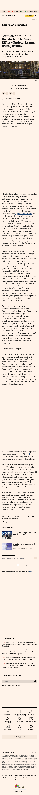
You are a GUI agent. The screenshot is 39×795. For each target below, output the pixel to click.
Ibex (31, 454)
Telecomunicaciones (13, 30)
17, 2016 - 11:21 (22, 88)
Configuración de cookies (29, 775)
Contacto (4, 775)
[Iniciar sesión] (35, 16)
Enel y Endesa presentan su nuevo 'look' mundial (24, 533)
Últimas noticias (8, 638)
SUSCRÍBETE (29, 15)
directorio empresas (31, 721)
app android (31, 729)
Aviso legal (10, 775)
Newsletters (32, 777)
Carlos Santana (19, 85)
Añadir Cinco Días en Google (12, 98)
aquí (30, 571)
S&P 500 (18, 11)
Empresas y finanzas (14, 25)
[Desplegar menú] (3, 15)
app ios (19, 729)
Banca (4, 30)
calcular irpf (7, 714)
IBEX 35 (4, 558)
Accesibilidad (18, 777)
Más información (6, 567)
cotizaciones (7, 729)
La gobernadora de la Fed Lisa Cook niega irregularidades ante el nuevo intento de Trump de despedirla (19, 644)
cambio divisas (19, 721)
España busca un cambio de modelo (24, 545)
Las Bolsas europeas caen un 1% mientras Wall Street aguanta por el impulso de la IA (18, 658)
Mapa (24, 777)
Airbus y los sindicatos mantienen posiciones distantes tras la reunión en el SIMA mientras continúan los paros (18, 652)
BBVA (10, 558)
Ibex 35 (5, 11)
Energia (23, 30)
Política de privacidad (9, 777)
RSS (27, 777)
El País (34, 19)
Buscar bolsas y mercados (11, 675)
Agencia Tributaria (23, 214)
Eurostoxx (11, 685)
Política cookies (18, 775)
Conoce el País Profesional (19, 737)
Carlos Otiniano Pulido (20, 548)
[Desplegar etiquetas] (35, 558)
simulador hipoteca (19, 714)
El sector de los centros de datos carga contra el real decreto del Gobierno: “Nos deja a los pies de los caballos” (18, 665)
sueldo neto (31, 714)
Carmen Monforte (18, 537)
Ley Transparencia (19, 558)
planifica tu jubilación (8, 722)
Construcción (31, 30)
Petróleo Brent (32, 11)
